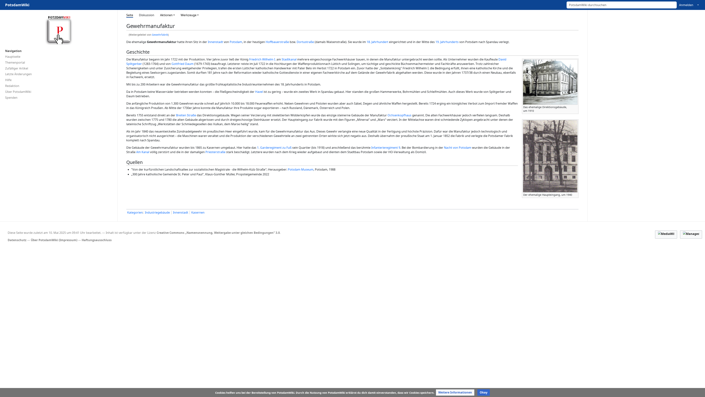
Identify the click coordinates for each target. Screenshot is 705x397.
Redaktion (12, 86)
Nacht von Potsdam (457, 148)
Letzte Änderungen (18, 74)
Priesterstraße (215, 152)
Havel (259, 92)
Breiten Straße (186, 115)
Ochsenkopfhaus (399, 115)
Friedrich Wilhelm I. (262, 59)
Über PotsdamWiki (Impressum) (54, 240)
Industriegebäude (157, 212)
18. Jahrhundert (377, 42)
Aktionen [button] (166, 15)
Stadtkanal (289, 59)
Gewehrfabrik (160, 34)
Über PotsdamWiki (18, 92)
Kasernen (198, 212)
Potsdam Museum (300, 169)
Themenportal (15, 62)
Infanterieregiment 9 (385, 148)
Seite (129, 15)
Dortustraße (305, 42)
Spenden (11, 98)
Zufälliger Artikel (16, 68)
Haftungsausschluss (97, 240)
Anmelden (686, 5)
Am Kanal (142, 152)
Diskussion (146, 15)
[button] (455, 392)
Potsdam (236, 42)
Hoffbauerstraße (277, 42)
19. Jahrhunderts (447, 42)
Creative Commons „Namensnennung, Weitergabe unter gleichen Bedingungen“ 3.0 (218, 233)
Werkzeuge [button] (188, 15)
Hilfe (8, 80)
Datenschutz (17, 240)
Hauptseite (12, 57)
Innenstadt (215, 42)
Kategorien (135, 212)
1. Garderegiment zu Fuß (274, 148)
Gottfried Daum (182, 64)
